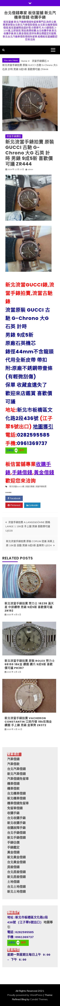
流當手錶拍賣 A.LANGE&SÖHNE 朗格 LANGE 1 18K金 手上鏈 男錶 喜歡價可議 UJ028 (27, 526)
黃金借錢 (44, 472)
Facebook (14, 498)
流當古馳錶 (29, 486)
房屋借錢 (13, 867)
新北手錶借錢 (16, 838)
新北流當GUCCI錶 (16, 486)
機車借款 (13, 789)
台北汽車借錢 (16, 769)
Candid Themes (39, 999)
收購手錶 (13, 813)
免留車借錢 (15, 808)
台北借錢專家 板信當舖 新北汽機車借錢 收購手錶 (30, 15)
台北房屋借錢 (16, 872)
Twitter (33, 498)
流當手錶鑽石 (13, 136)
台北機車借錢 (16, 793)
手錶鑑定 (13, 847)
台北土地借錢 (16, 887)
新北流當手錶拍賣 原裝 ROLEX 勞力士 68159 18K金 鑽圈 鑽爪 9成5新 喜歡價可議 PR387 (30, 664)
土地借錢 (13, 882)
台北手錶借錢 (16, 833)
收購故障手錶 (16, 828)
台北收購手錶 (16, 818)
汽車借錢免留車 (18, 779)
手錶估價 (13, 843)
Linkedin (33, 505)
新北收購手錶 (16, 823)
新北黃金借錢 (16, 857)
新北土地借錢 (16, 892)
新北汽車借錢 (16, 774)
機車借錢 (13, 784)
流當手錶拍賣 (40, 486)
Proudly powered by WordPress (24, 994)
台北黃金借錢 (16, 862)
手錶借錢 (22, 472)
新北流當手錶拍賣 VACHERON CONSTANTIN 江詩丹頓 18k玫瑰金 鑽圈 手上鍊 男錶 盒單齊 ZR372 (28, 721)
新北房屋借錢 (16, 877)
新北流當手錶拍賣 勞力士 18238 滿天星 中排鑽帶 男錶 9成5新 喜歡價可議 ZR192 (29, 606)
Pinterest (15, 505)
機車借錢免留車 (18, 803)
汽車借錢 (13, 759)
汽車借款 (13, 764)
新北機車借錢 (16, 798)
